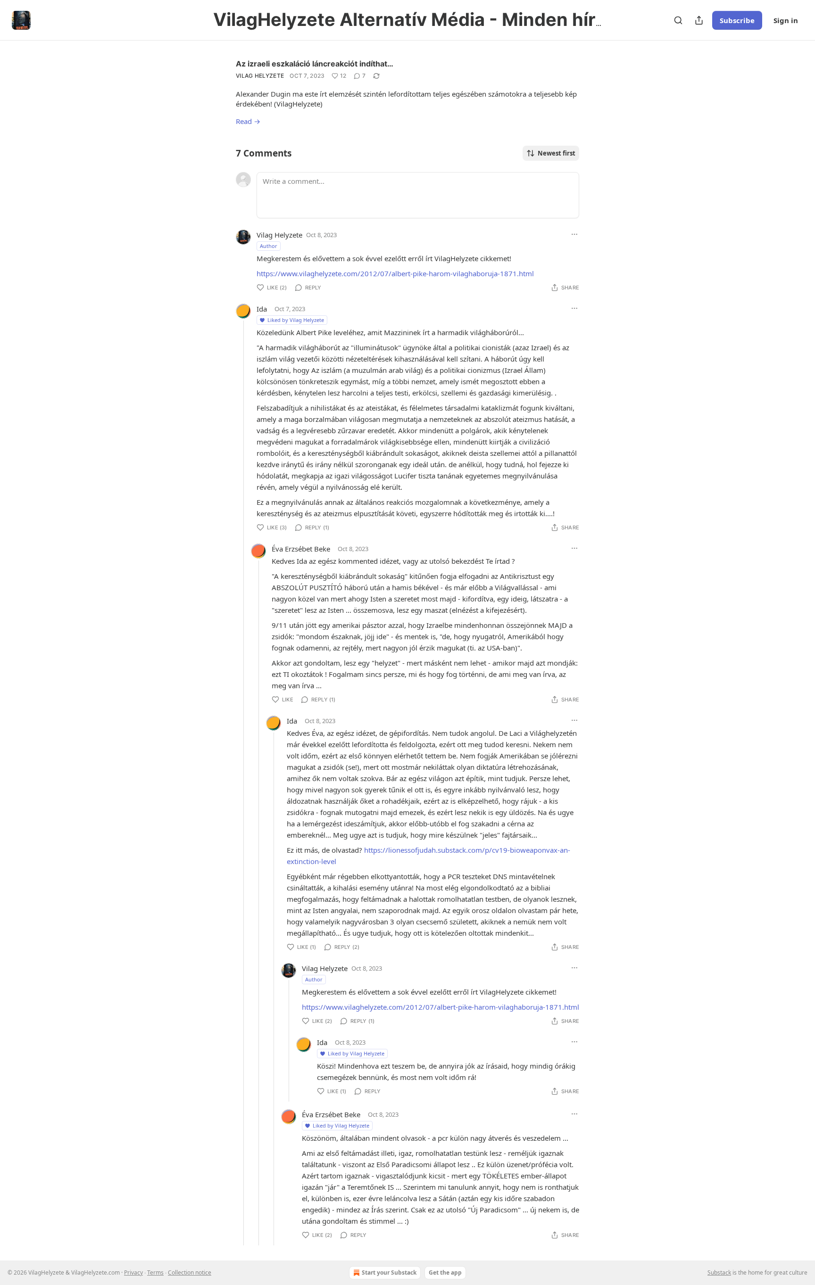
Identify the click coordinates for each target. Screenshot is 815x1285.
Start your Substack (389, 1273)
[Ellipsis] (574, 234)
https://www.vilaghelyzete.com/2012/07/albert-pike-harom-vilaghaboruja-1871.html (395, 273)
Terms (155, 1273)
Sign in (785, 20)
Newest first (556, 153)
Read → (248, 121)
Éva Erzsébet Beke (301, 548)
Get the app (445, 1273)
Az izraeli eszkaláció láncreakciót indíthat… (314, 63)
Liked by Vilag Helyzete (295, 319)
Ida (262, 308)
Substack (719, 1273)
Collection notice (189, 1273)
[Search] (678, 20)
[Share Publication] (699, 20)
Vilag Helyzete (260, 75)
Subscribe (737, 20)
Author (268, 245)
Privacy (133, 1273)
